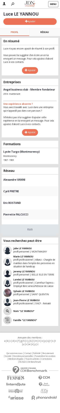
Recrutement (48, 353)
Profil (14, 32)
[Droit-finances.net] (44, 384)
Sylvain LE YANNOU (24, 291)
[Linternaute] (16, 384)
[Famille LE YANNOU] (7, 320)
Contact (27, 353)
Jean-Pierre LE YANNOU (26, 300)
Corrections (46, 359)
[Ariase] (16, 397)
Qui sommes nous (14, 353)
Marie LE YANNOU (23, 256)
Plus (29, 229)
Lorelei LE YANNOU (23, 279)
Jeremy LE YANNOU (24, 271)
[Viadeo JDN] (44, 391)
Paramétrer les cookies (45, 356)
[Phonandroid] (44, 398)
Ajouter (31, 21)
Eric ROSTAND (12, 203)
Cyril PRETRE (11, 191)
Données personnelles (23, 356)
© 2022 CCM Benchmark (30, 362)
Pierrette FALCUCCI (15, 214)
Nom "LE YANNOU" (23, 311)
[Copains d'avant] (16, 391)
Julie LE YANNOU (22, 248)
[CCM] (44, 378)
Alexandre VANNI (14, 179)
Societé (8, 356)
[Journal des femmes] (16, 378)
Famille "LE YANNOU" (25, 320)
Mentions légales (16, 359)
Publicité (36, 353)
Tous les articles (32, 359)
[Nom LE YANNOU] (7, 311)
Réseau (44, 32)
